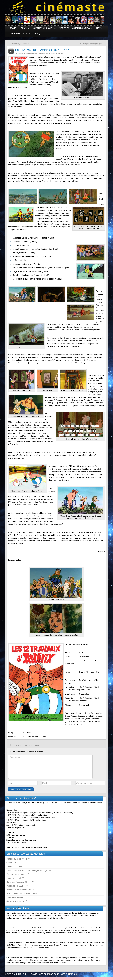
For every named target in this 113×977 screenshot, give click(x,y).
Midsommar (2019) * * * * (20, 44)
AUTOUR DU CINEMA (81, 28)
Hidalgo (20, 53)
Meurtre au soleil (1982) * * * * (19, 858)
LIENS (99, 28)
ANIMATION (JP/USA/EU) (43, 28)
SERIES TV (64, 28)
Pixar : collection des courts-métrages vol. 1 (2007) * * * (30, 870)
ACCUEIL (14, 28)
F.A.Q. (38, 34)
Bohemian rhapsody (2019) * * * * (20, 882)
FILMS (24, 28)
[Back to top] (1, 975)
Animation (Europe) (31, 53)
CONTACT (27, 34)
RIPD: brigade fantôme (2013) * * (91, 44)
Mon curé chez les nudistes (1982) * (22, 893)
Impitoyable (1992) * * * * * (17, 885)
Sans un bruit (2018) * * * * (17, 901)
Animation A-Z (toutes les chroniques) (51, 53)
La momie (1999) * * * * (16, 878)
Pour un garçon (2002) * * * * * (19, 874)
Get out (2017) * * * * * (15, 862)
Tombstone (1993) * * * (16, 866)
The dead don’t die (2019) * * (19, 897)
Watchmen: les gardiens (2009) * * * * (22, 889)
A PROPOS (15, 34)
